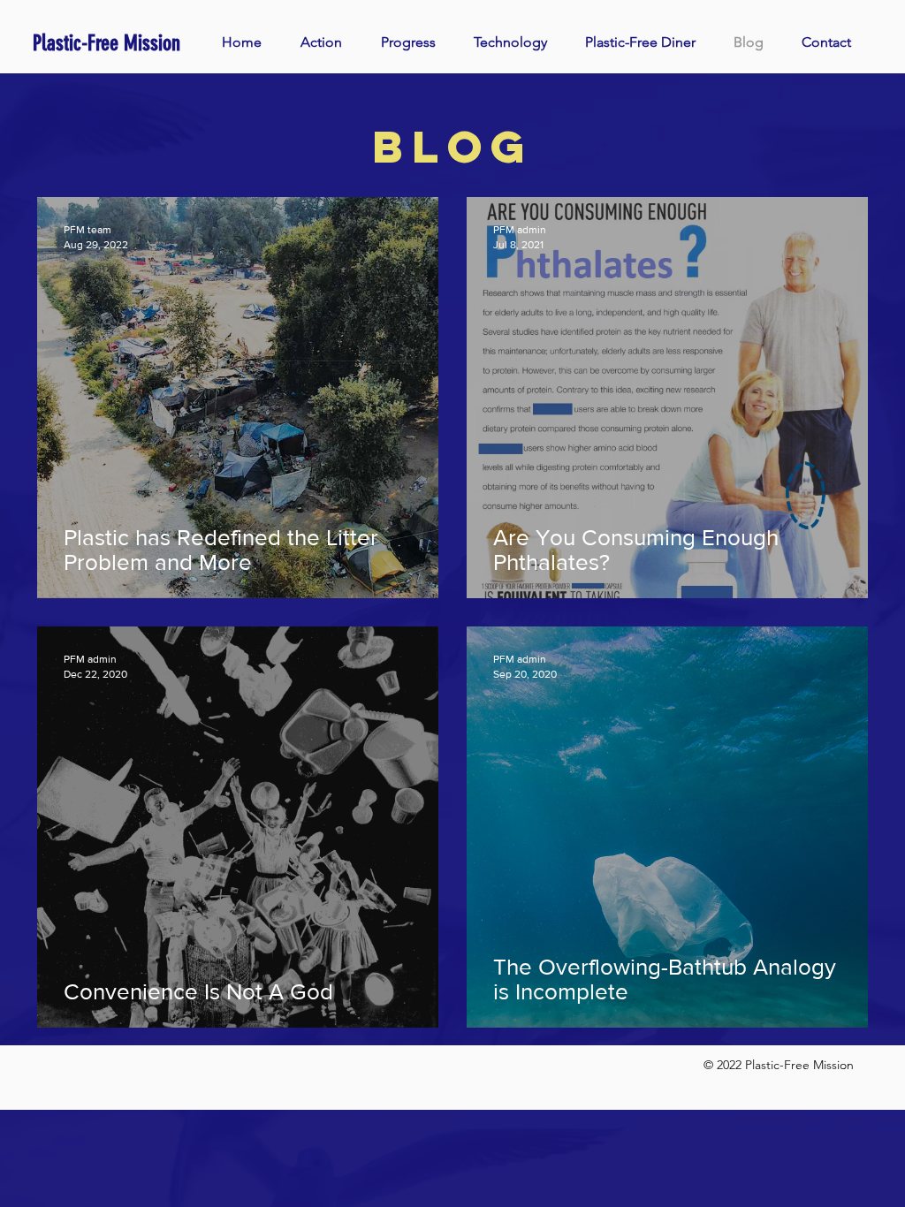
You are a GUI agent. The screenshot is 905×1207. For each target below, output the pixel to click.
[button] (332, 42)
